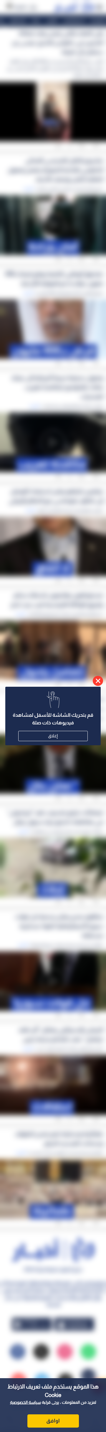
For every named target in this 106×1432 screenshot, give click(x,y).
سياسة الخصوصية (25, 1402)
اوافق (53, 1421)
